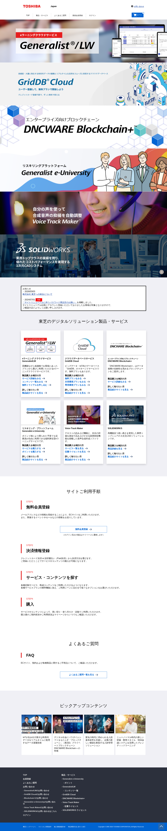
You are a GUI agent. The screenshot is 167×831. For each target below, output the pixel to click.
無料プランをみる (73, 378)
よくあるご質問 (60, 15)
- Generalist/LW (68, 787)
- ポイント (67, 783)
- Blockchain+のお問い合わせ (35, 798)
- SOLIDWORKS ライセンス (74, 810)
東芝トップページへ (29, 826)
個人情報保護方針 (59, 826)
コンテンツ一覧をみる (32, 382)
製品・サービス (42, 15)
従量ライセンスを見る (75, 452)
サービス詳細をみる (31, 378)
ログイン (92, 15)
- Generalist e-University (72, 779)
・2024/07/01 (29, 300)
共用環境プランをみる (75, 382)
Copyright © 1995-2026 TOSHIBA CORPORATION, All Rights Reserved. (121, 826)
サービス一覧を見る (74, 448)
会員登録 (27, 779)
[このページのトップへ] (161, 826)
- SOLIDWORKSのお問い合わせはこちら (40, 811)
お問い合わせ (139, 6)
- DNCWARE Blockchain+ (73, 798)
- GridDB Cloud (68, 794)
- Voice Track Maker (70, 802)
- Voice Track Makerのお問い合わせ (38, 807)
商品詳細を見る (115, 449)
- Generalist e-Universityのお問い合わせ (39, 803)
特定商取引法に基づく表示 (76, 826)
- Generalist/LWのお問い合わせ (36, 790)
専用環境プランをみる (75, 385)
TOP (28, 15)
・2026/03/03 (29, 291)
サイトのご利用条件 (44, 826)
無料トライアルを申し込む (34, 385)
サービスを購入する (31, 448)
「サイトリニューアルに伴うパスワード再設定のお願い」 (50, 302)
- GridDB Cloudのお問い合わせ (36, 794)
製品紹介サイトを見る (32, 393)
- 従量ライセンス (70, 806)
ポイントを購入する (31, 452)
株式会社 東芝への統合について (37, 294)
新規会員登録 (78, 15)
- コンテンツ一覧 (70, 791)
